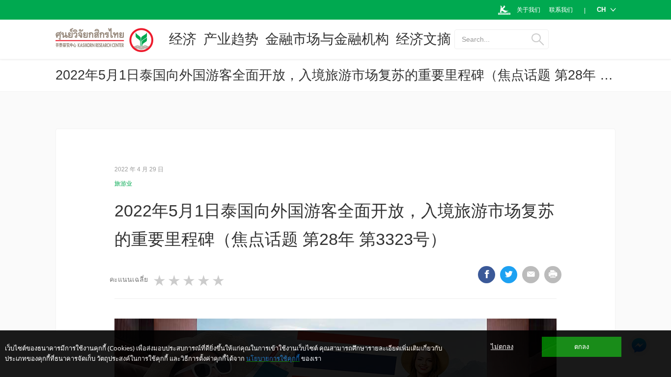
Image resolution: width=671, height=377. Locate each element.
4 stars (204, 281)
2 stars (175, 281)
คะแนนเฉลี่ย (129, 279)
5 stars (219, 281)
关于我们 (528, 9)
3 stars (189, 281)
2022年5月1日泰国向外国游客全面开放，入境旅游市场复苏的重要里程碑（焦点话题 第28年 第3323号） (362, 75)
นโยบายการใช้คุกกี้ (273, 358)
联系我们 (561, 9)
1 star (160, 281)
